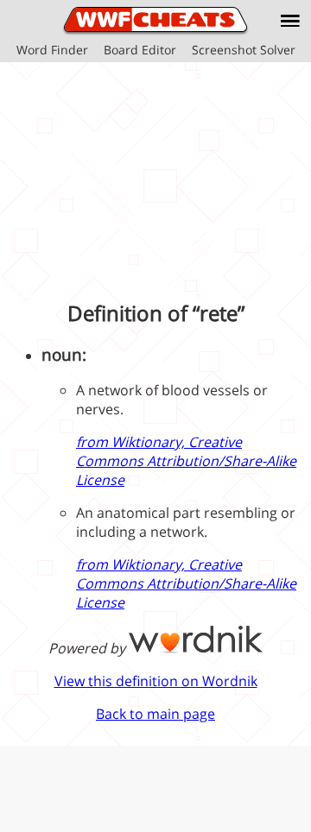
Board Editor (140, 49)
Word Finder (52, 49)
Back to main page (155, 713)
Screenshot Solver (243, 49)
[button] (290, 20)
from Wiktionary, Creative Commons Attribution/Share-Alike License (186, 460)
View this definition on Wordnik (155, 680)
